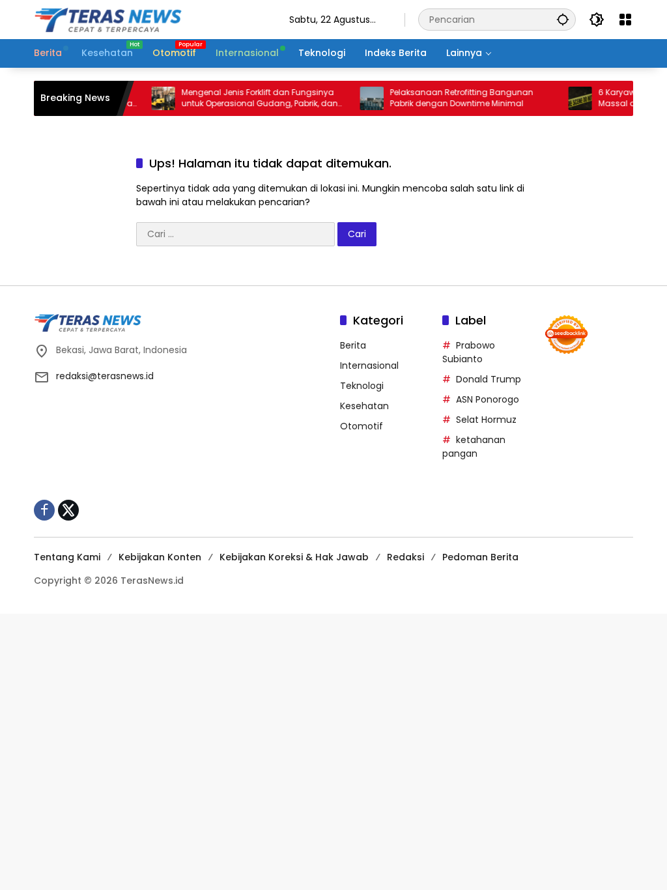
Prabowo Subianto (468, 352)
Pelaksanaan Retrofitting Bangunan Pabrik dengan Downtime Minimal (452, 98)
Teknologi (362, 385)
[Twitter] (68, 510)
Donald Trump (488, 379)
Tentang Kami (67, 557)
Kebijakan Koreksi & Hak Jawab (294, 557)
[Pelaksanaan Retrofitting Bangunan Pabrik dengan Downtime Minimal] (362, 98)
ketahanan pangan (473, 446)
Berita (353, 345)
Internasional (369, 365)
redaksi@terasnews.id (105, 375)
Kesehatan (364, 405)
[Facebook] (44, 510)
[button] (563, 19)
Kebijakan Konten (160, 557)
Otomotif (361, 426)
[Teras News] (148, 18)
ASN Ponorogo (487, 399)
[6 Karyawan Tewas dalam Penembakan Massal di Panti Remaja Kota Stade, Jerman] (570, 98)
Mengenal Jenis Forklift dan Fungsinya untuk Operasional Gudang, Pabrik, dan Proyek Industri (250, 98)
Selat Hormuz (486, 419)
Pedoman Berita (480, 557)
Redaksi (405, 557)
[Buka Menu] (625, 19)
